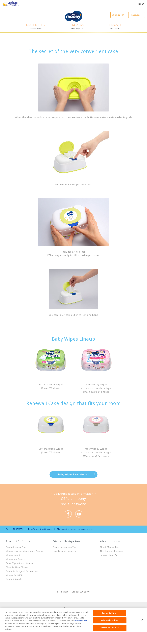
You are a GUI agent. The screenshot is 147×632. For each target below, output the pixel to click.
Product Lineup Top (16, 547)
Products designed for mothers (22, 571)
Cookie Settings (109, 613)
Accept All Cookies (109, 627)
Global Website (81, 591)
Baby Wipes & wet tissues (73, 474)
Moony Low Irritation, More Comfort (25, 551)
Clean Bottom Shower (17, 567)
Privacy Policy (80, 620)
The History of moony (111, 551)
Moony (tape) (13, 555)
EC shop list (118, 15)
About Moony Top (109, 547)
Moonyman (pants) (16, 559)
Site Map (62, 591)
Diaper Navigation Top (64, 547)
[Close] (142, 619)
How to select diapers (64, 551)
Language (136, 15)
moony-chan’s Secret (111, 555)
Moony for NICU (14, 575)
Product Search (14, 579)
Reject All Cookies (109, 620)
